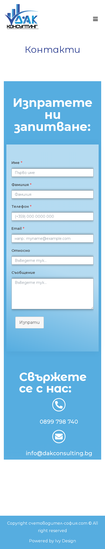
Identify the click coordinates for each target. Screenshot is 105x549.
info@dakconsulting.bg (59, 453)
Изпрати (29, 322)
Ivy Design (65, 540)
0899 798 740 (59, 421)
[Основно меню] (95, 19)
